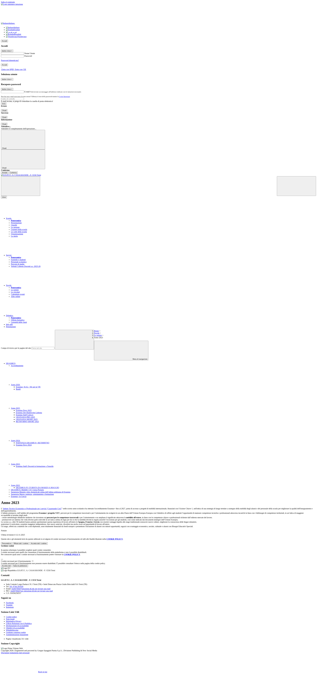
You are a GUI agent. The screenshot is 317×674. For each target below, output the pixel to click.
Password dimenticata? (10, 60)
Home (96, 331)
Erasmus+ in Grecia (18, 496)
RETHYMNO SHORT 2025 (27, 421)
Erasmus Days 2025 (24, 410)
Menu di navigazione (139, 359)
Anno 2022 (15, 485)
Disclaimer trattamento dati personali (15, 653)
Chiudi (4, 110)
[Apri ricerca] (296, 186)
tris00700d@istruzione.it (31, 589)
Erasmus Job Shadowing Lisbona (29, 413)
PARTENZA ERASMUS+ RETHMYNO (32, 443)
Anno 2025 (15, 408)
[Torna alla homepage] (158, 175)
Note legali (10, 619)
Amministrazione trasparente (17, 635)
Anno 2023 (15, 464)
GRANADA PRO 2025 (25, 417)
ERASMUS (10, 363)
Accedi (4, 41)
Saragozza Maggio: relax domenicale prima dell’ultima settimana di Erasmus (40, 492)
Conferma (13, 173)
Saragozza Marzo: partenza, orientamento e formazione (32, 494)
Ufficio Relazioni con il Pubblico (19, 623)
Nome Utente (29, 53)
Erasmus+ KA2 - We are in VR (28, 387)
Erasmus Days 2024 (24, 445)
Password (28, 56)
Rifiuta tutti (21, 543)
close (4, 197)
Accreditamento (17, 366)
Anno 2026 (15, 385)
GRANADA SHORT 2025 (27, 419)
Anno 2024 (15, 441)
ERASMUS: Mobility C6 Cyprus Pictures (27, 490)
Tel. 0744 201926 (16, 586)
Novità (96, 333)
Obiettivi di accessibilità (15, 628)
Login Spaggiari (64, 96)
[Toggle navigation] (20, 186)
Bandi (18, 389)
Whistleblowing (12, 630)
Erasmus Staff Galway (24, 415)
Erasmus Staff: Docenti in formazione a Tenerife (34, 466)
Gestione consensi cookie (16, 632)
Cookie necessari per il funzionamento (16, 561)
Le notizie (98, 335)
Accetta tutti (39, 543)
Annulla (4, 173)
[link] (32, 509)
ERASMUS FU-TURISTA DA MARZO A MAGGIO (37, 488)
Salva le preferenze (20, 566)
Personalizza (6, 543)
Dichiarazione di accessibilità (17, 626)
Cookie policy (11, 617)
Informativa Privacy (13, 621)
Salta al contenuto (8, 2)
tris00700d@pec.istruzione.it (32, 591)
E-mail (27, 92)
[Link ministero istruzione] (12, 4)
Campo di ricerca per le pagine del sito (16, 348)
